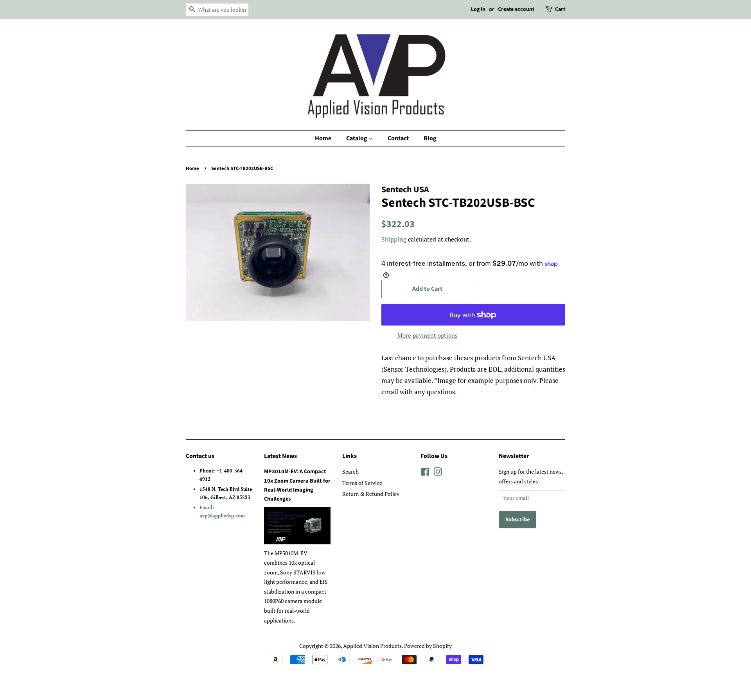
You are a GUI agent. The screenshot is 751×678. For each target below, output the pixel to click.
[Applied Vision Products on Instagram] (437, 473)
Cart (560, 9)
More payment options (427, 335)
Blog (430, 138)
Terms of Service (362, 483)
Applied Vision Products (372, 645)
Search (350, 471)
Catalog (357, 138)
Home (323, 138)
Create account (516, 9)
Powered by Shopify (428, 645)
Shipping (393, 239)
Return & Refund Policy (370, 493)
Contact (398, 138)
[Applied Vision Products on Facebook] (424, 473)
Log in (478, 9)
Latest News (280, 456)
